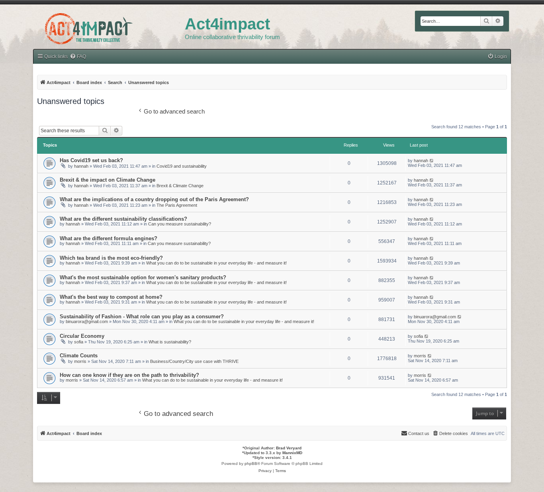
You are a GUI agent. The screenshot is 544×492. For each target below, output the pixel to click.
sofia (78, 341)
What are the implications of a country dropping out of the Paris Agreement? (154, 199)
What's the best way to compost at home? (111, 297)
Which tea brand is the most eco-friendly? (111, 258)
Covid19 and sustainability (182, 166)
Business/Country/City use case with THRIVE (194, 361)
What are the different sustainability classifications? (123, 219)
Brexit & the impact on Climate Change (107, 180)
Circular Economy (82, 336)
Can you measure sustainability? (179, 223)
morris (80, 361)
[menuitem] (497, 56)
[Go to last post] (431, 160)
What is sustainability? (170, 341)
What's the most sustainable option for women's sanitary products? (143, 277)
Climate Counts (79, 356)
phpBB (251, 463)
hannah (81, 166)
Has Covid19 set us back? (91, 160)
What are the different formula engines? (108, 238)
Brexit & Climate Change (180, 185)
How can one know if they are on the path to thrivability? (129, 375)
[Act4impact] (109, 27)
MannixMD (292, 453)
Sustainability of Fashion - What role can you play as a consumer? (142, 317)
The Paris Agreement (177, 205)
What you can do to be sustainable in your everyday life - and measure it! (216, 263)
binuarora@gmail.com (87, 321)
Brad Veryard (288, 448)
